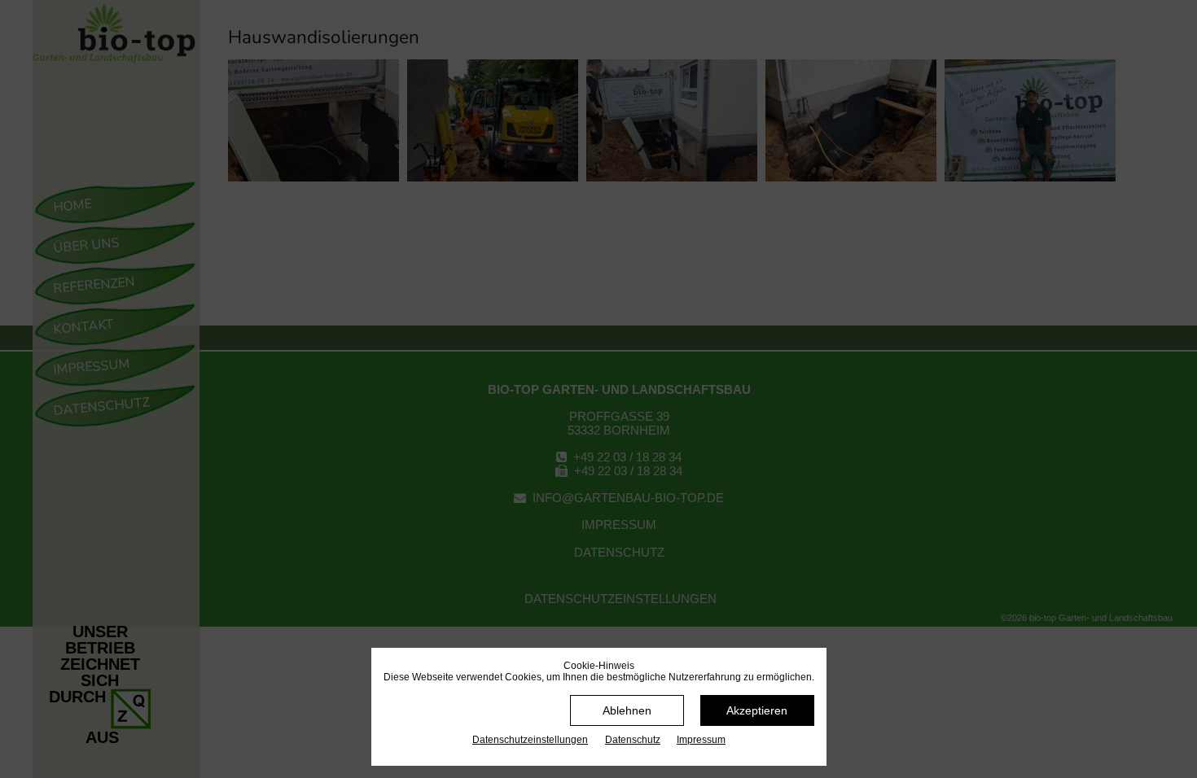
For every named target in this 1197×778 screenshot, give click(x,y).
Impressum (701, 739)
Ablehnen (627, 710)
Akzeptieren (756, 710)
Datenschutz (632, 739)
